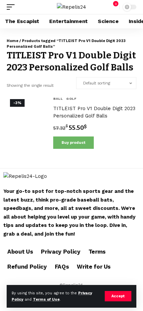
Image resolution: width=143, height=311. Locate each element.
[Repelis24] (71, 7)
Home (12, 41)
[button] (118, 296)
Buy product (73, 142)
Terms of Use (46, 299)
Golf (71, 98)
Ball (58, 98)
